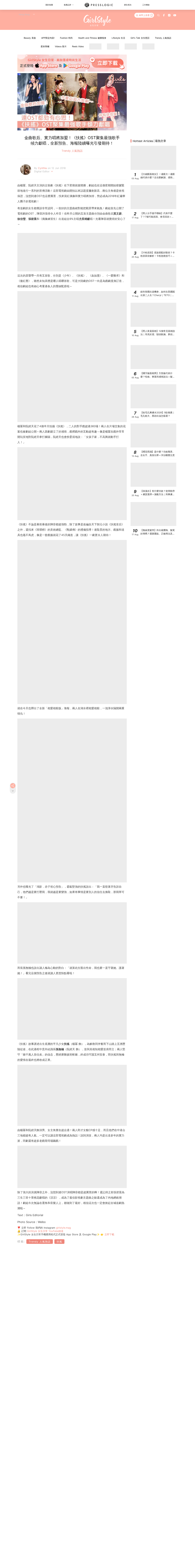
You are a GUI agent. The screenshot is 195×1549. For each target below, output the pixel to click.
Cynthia (43, 168)
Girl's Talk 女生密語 (140, 38)
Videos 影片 (61, 46)
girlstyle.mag (63, 1227)
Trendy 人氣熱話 (163, 38)
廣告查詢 (127, 5)
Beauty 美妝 (30, 38)
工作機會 (146, 5)
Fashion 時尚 (66, 38)
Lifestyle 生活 (118, 38)
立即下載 (109, 1234)
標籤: (21, 1241)
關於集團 (49, 5)
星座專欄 (45, 46)
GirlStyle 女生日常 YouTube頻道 (45, 1231)
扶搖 (59, 1241)
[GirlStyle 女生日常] (98, 20)
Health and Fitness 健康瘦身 (92, 38)
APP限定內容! (48, 38)
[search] (158, 15)
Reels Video (78, 46)
